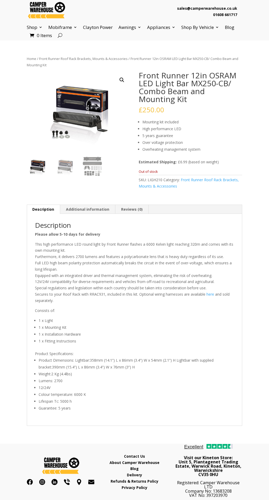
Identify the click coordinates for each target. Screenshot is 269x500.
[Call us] (67, 482)
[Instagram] (42, 482)
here (210, 294)
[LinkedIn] (54, 482)
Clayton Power (98, 27)
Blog (229, 27)
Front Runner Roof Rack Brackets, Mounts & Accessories (83, 58)
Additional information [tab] (87, 209)
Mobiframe (60, 27)
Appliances (158, 27)
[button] (122, 80)
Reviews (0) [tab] (132, 209)
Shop (32, 27)
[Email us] (91, 482)
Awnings (127, 27)
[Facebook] (30, 482)
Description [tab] (43, 209)
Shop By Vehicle (197, 27)
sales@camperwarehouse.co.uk (207, 8)
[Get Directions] (79, 482)
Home (31, 58)
